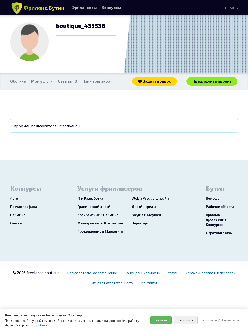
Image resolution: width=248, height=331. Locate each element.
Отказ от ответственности (113, 283)
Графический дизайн (95, 207)
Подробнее (39, 325)
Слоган (16, 223)
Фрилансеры (84, 7)
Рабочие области (220, 207)
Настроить (186, 320)
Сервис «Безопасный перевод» (210, 273)
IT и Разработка (90, 198)
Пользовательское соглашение (92, 273)
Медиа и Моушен (146, 215)
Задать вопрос (156, 81)
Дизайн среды (144, 207)
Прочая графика (23, 207)
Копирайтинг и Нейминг (98, 215)
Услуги (173, 273)
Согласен (161, 320)
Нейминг (17, 215)
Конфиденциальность (142, 273)
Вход (229, 7)
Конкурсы (111, 7)
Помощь (212, 198)
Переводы (140, 223)
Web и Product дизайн (150, 198)
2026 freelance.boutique (38, 272)
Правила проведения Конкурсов (216, 220)
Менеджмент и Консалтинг (101, 223)
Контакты (149, 283)
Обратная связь (219, 233)
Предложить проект (212, 81)
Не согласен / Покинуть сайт (221, 320)
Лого (14, 198)
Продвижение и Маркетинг (101, 231)
